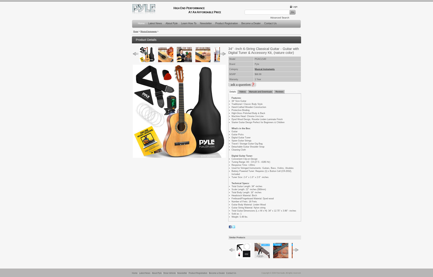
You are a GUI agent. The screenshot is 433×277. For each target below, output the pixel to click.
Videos (242, 92)
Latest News (155, 23)
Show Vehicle (169, 273)
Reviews (279, 92)
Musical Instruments (148, 31)
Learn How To (188, 23)
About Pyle (172, 23)
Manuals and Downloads (260, 92)
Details (233, 92)
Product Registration (226, 23)
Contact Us (270, 23)
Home (141, 23)
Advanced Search (279, 17)
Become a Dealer (251, 23)
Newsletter (206, 23)
